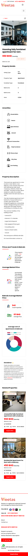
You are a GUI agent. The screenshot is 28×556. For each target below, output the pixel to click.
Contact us (4, 522)
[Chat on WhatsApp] (3, 545)
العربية (4, 1)
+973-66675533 (20, 1)
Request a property (6, 531)
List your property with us (8, 533)
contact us (9, 377)
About (3, 520)
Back (5, 18)
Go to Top (7, 540)
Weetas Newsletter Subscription (10, 535)
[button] (25, 33)
